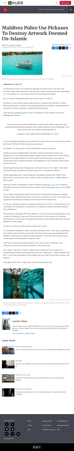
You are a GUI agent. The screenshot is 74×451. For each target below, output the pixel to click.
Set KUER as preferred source (62, 45)
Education (18, 361)
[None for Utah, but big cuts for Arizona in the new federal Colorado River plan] (8, 350)
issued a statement (28, 204)
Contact (30, 425)
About (29, 421)
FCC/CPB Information (48, 430)
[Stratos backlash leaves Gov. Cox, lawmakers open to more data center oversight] (8, 392)
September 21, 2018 (50, 134)
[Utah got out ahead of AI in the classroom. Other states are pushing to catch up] (8, 364)
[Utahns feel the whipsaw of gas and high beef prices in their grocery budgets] (8, 378)
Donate (66, 3)
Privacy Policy (46, 425)
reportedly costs (53, 187)
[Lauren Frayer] (6, 324)
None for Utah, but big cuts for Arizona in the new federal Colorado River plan (42, 350)
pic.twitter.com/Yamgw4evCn (44, 129)
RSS (58, 430)
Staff (29, 430)
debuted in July (49, 185)
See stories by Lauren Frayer (24, 333)
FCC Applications (62, 421)
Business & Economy (22, 375)
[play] (5, 10)
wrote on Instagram (34, 144)
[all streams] (71, 9)
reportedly (13, 175)
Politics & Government (23, 389)
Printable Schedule (63, 425)
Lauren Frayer (15, 45)
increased (58, 158)
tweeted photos (19, 113)
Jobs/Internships (47, 421)
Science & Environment (23, 347)
